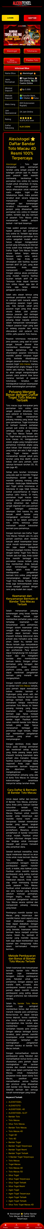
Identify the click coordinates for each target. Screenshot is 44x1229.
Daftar (16, 1227)
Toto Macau (24, 685)
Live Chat (38, 1227)
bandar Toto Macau (28, 1003)
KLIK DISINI (25, 126)
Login (27, 1227)
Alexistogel (11, 164)
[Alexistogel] (22, 5)
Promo (5, 1227)
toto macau (25, 364)
